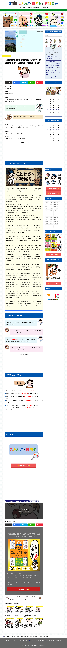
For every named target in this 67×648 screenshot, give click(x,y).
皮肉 (51, 221)
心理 (47, 212)
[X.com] (47, 7)
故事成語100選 (36, 7)
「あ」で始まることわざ (7, 55)
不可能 (47, 200)
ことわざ (8, 636)
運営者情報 (42, 640)
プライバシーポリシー (50, 640)
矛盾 (56, 221)
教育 (51, 215)
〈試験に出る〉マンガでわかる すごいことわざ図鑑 (53, 60)
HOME (5, 636)
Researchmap (55, 68)
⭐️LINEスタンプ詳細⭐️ (53, 283)
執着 (47, 206)
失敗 (47, 208)
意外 (56, 212)
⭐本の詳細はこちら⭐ (23, 589)
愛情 (47, 213)
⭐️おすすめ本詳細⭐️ (53, 254)
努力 (47, 204)
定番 (51, 208)
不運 (57, 200)
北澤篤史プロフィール (10, 640)
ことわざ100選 (22, 7)
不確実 (52, 200)
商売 (56, 204)
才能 (47, 215)
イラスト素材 (43, 7)
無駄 (47, 219)
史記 (51, 204)
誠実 (51, 225)
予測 (47, 202)
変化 (51, 206)
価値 (51, 202)
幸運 (47, 210)
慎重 (51, 213)
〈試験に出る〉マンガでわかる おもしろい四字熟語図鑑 (53, 63)
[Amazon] (55, 77)
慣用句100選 (29, 7)
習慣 (35, 501)
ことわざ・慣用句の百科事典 (30, 645)
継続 (51, 223)
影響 (51, 210)
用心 (47, 221)
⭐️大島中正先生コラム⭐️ (53, 193)
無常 (51, 217)
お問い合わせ (59, 640)
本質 (56, 215)
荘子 (47, 225)
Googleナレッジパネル (51, 70)
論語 (56, 225)
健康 (31, 501)
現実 (51, 219)
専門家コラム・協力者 (34, 640)
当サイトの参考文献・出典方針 (22, 640)
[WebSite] (51, 77)
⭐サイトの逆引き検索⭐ (23, 465)
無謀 (56, 217)
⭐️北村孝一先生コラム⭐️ (53, 188)
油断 (47, 217)
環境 (56, 219)
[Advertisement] (24, 150)
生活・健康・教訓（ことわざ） (23, 501)
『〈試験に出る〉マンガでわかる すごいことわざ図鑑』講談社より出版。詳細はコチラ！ (33, 10)
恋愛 (51, 212)
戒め (56, 213)
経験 (47, 223)
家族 (57, 208)
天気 (56, 206)
